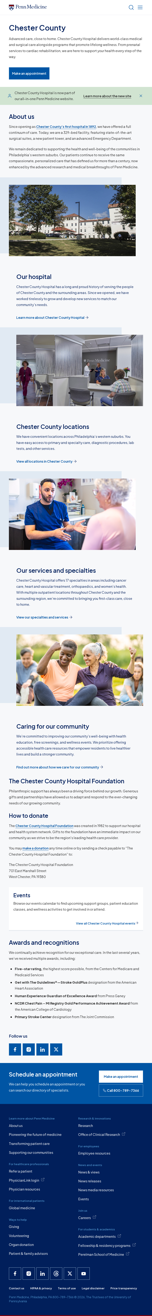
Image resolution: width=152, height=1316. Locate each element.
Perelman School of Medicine (101, 1254)
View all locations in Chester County (44, 461)
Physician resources (24, 1189)
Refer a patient (20, 1171)
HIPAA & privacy (41, 1288)
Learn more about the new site (107, 96)
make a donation (35, 848)
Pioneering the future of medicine (35, 1134)
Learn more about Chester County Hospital (50, 317)
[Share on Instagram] (29, 1049)
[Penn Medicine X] (70, 1273)
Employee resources (94, 1153)
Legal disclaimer (93, 1288)
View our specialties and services (42, 617)
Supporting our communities (31, 1152)
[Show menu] (139, 7)
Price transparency (123, 1288)
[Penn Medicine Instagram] (29, 1273)
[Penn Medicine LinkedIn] (42, 1273)
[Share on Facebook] (15, 1049)
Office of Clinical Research (99, 1134)
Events (83, 1199)
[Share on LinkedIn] (42, 1049)
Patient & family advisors (28, 1253)
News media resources (96, 1190)
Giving (14, 1226)
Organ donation (21, 1244)
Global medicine (22, 1208)
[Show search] (130, 7)
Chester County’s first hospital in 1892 (66, 126)
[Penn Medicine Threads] (56, 1273)
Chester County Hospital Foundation (44, 826)
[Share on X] (56, 1049)
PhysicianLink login (24, 1180)
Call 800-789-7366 (123, 1090)
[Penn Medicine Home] (67, 7)
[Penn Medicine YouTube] (84, 1273)
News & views (89, 1172)
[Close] (141, 96)
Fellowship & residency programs (104, 1245)
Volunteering (19, 1236)
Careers (84, 1218)
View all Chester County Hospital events (105, 923)
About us (16, 1125)
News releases (89, 1181)
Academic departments (97, 1236)
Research (85, 1125)
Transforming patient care (29, 1143)
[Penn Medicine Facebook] (15, 1273)
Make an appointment (29, 73)
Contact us (16, 1288)
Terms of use (67, 1288)
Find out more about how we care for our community (57, 767)
